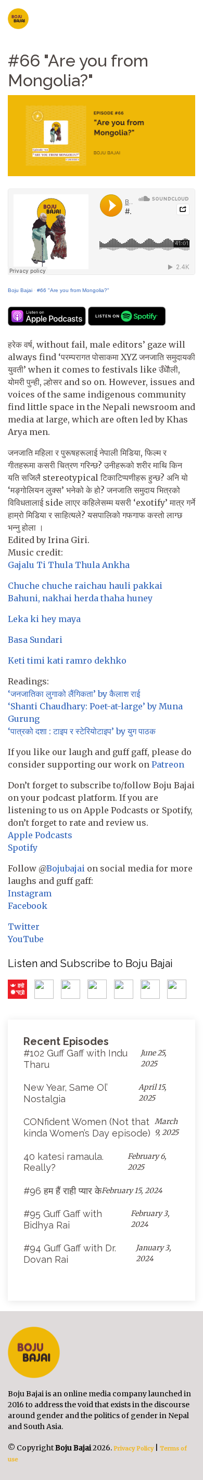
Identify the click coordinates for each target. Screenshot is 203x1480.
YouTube (26, 939)
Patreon (167, 764)
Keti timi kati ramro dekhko (67, 660)
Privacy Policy (133, 1448)
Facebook (27, 906)
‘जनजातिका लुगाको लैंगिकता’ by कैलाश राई (75, 694)
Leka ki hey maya (44, 619)
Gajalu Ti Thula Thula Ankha (69, 565)
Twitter (24, 926)
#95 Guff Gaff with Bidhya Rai (62, 1219)
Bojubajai (65, 868)
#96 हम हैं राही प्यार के (62, 1190)
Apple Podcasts (40, 835)
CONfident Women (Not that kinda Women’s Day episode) (86, 1127)
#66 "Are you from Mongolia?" (73, 290)
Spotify (22, 847)
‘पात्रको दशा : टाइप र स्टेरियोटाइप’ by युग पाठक (82, 731)
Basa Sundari (35, 640)
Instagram (30, 893)
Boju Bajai (20, 290)
